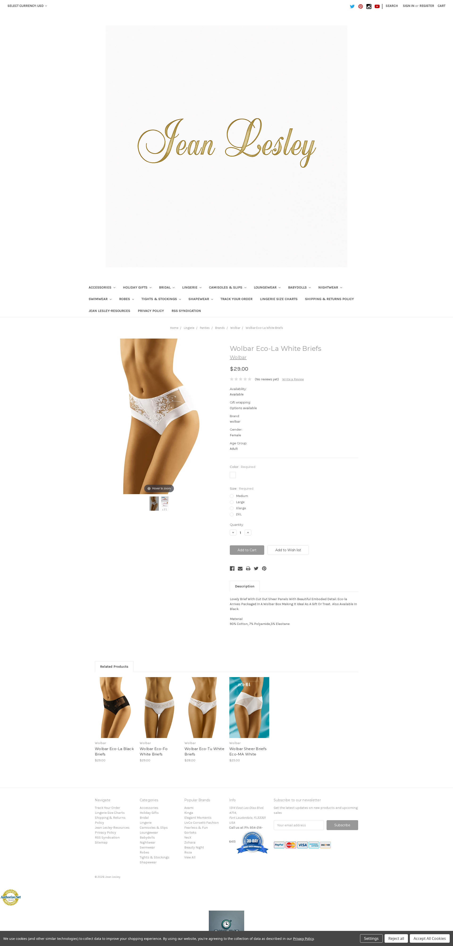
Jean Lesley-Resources (109, 311)
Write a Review (293, 379)
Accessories (100, 287)
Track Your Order (236, 299)
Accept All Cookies (430, 938)
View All (189, 857)
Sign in (408, 6)
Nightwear (328, 287)
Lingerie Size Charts (279, 299)
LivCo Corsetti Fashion (201, 823)
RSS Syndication (186, 311)
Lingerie (190, 287)
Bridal (165, 287)
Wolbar (235, 328)
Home (174, 328)
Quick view (114, 703)
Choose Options (114, 711)
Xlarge (241, 508)
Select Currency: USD (26, 6)
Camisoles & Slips (226, 287)
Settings (371, 938)
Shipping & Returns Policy (329, 299)
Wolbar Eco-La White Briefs (264, 328)
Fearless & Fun (196, 828)
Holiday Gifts (135, 287)
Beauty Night (194, 847)
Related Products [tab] (114, 666)
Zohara (189, 842)
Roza (188, 852)
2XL (239, 514)
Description (244, 586)
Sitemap (101, 842)
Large (240, 502)
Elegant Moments (198, 818)
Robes (125, 299)
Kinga (188, 813)
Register (426, 6)
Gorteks (190, 833)
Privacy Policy (151, 311)
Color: (242, 467)
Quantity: (237, 524)
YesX (187, 838)
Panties (205, 328)
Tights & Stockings (160, 299)
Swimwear (99, 299)
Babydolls (298, 287)
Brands (220, 328)
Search (392, 6)
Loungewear (265, 287)
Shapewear (199, 299)
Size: (241, 488)
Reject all (396, 938)
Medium (242, 496)
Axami (188, 808)
